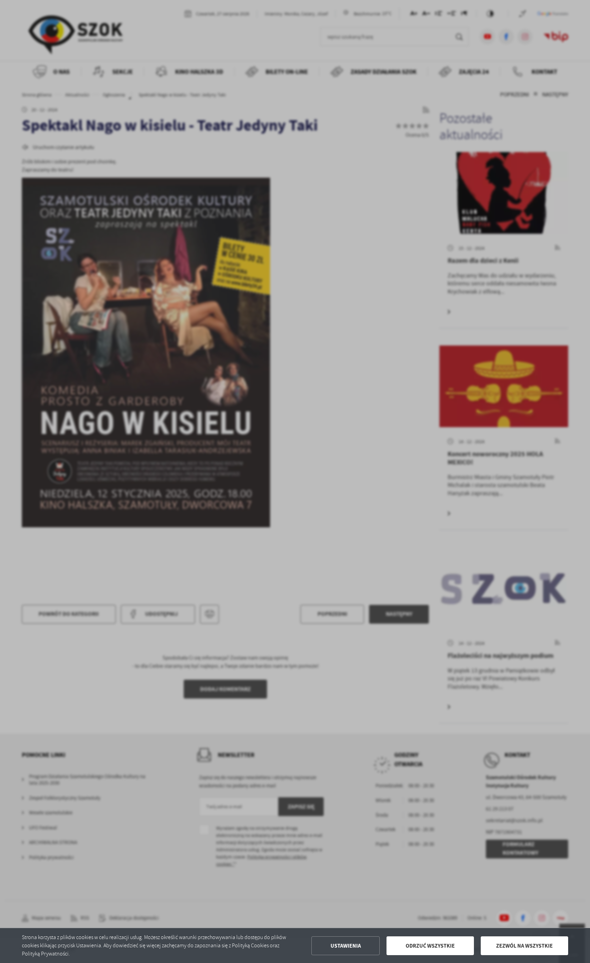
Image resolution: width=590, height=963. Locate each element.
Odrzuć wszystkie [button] (430, 945)
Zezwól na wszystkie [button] (524, 945)
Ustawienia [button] (346, 945)
